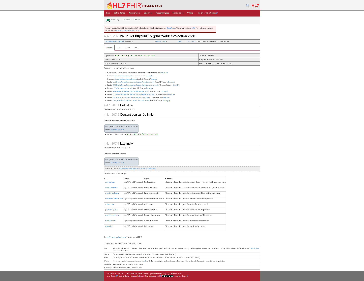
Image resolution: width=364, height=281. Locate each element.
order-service (109, 204)
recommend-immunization (114, 199)
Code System (254, 248)
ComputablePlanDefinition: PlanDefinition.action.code (131, 101)
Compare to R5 (154, 276)
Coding (145, 261)
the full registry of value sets (116, 237)
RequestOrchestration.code (123, 76)
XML (119, 48)
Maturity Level (160, 41)
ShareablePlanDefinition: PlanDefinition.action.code (130, 91)
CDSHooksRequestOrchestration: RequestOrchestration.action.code (136, 85)
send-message (110, 182)
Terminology (114, 20)
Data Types (148, 13)
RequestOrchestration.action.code (125, 79)
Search (113, 276)
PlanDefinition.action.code (123, 88)
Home (108, 13)
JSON (128, 48)
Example (149, 76)
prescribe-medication (112, 193)
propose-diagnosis (111, 210)
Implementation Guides (207, 13)
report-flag (108, 226)
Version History (124, 276)
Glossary (141, 276)
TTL (136, 48)
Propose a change (180, 276)
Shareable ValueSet (117, 130)
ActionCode (164, 73)
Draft (180, 41)
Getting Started (119, 13)
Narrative (109, 48)
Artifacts (190, 13)
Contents (134, 276)
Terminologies (177, 13)
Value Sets (126, 20)
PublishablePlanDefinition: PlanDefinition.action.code (131, 97)
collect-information (111, 188)
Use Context (191, 41)
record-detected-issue (112, 215)
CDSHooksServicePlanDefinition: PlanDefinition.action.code (133, 94)
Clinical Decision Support (113, 41)
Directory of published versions (127, 30)
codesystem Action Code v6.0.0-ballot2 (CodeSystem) (137, 169)
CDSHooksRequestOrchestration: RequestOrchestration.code (133, 82)
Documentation (134, 13)
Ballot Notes (171, 28)
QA (146, 276)
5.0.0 (193, 28)
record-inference (110, 221)
